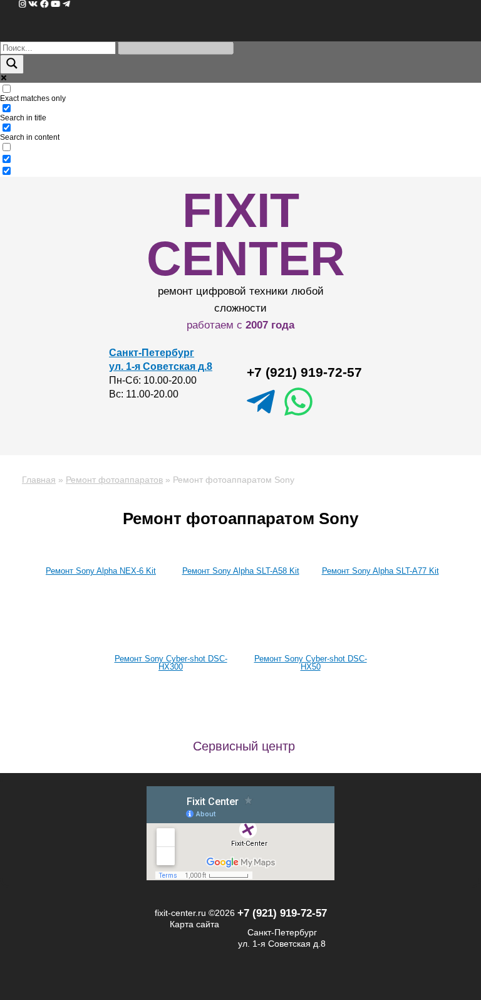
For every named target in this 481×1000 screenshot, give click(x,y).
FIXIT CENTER (246, 234)
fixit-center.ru (180, 913)
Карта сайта (194, 924)
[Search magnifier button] (12, 64)
